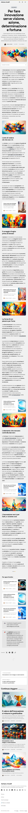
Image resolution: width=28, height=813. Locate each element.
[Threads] (7, 790)
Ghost (26, 810)
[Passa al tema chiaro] (22, 2)
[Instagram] (9, 790)
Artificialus (3, 805)
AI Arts (2, 797)
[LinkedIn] (12, 790)
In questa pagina (5, 64)
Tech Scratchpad (4, 799)
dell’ (16, 395)
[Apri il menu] (25, 2)
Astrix (17, 810)
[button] (14, 127)
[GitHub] (15, 790)
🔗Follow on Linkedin (5, 802)
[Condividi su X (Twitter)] (6, 652)
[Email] (22, 790)
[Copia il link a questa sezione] (14, 139)
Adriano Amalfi (5, 2)
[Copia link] (15, 652)
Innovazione (14, 7)
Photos (2, 794)
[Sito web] (20, 790)
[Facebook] (2, 790)
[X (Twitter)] (4, 790)
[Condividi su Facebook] (9, 652)
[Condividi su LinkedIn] (12, 652)
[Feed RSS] (25, 790)
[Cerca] (19, 2)
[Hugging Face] (17, 790)
